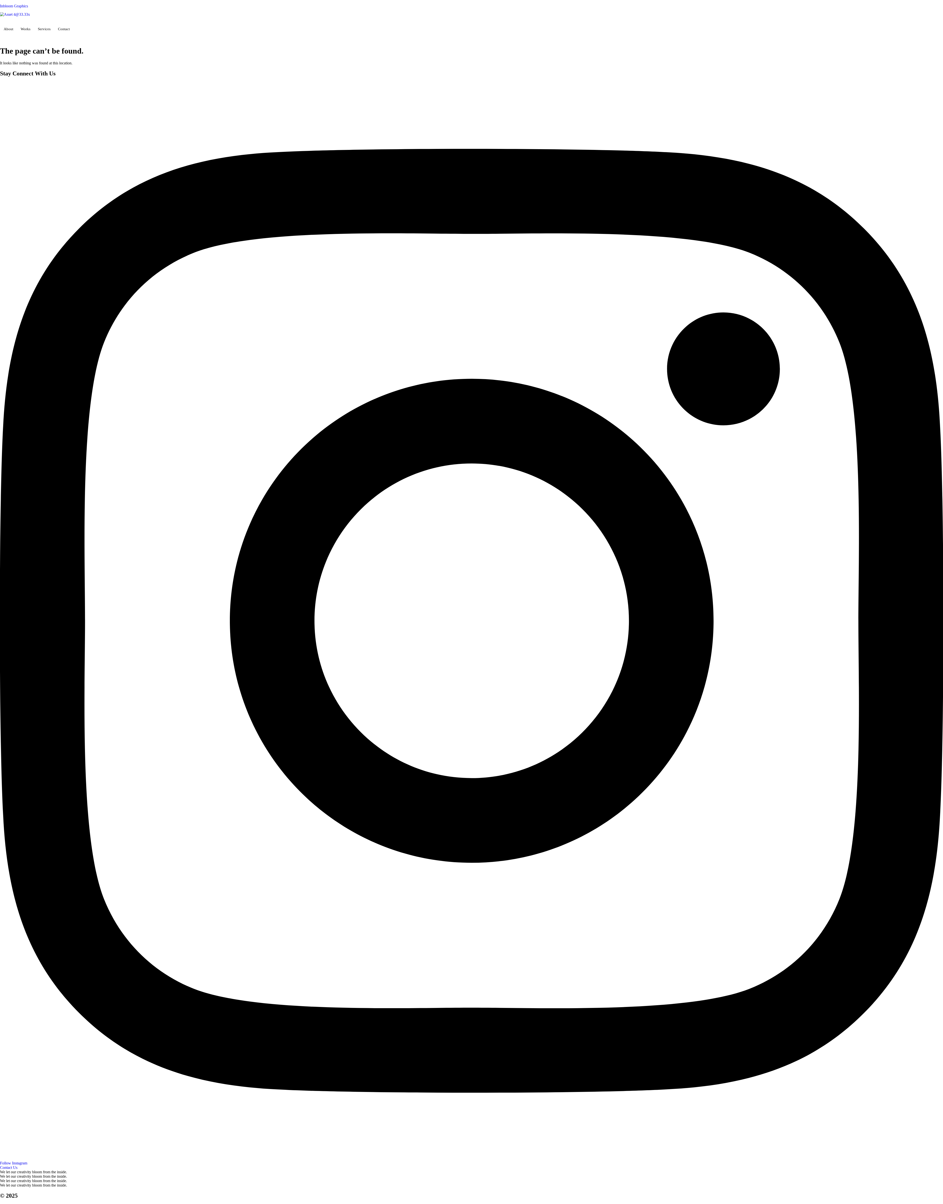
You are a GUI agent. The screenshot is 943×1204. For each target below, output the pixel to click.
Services (44, 29)
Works (25, 29)
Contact (64, 29)
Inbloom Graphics (14, 6)
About (8, 29)
